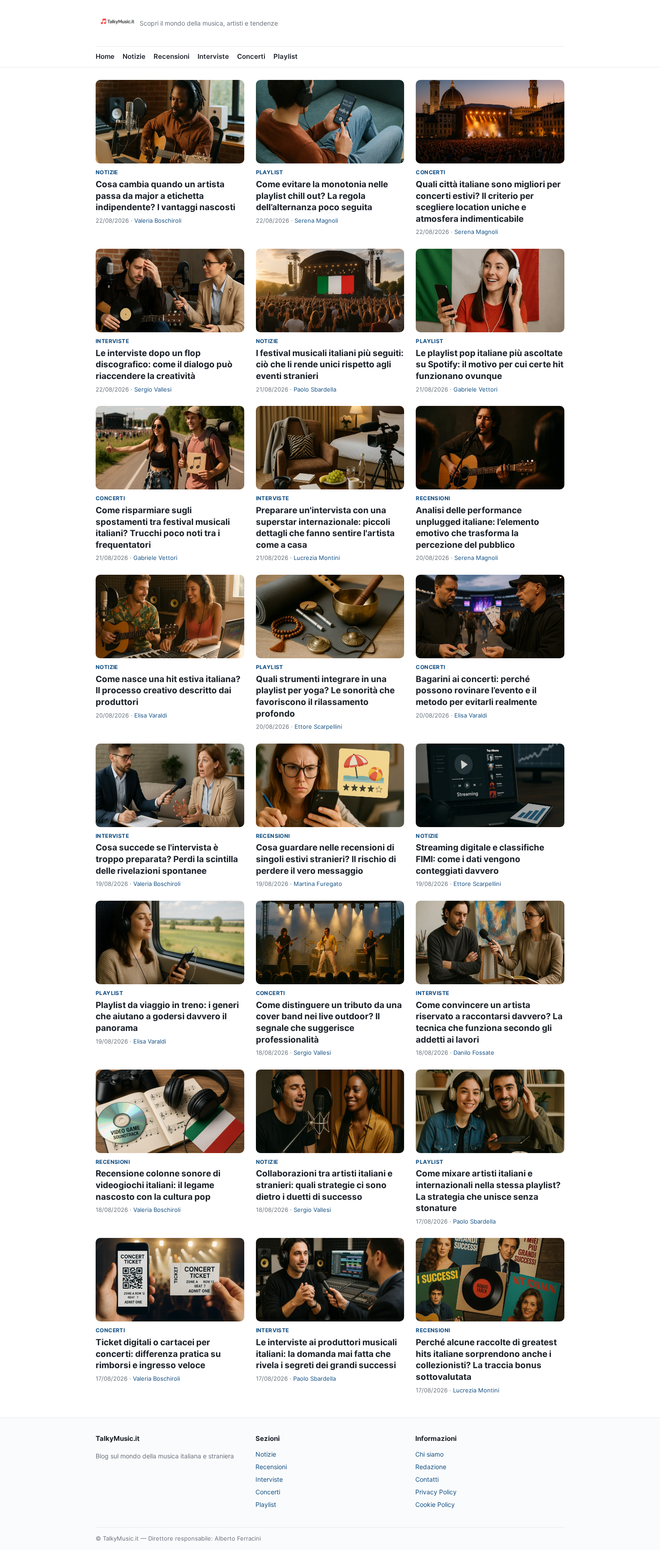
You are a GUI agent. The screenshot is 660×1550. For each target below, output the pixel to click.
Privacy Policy (436, 1492)
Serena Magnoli (316, 220)
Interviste (213, 56)
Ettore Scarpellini (318, 726)
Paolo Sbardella (315, 389)
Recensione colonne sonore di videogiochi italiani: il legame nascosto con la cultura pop (158, 1185)
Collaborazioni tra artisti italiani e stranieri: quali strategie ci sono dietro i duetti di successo (324, 1185)
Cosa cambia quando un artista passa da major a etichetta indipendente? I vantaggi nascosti (165, 195)
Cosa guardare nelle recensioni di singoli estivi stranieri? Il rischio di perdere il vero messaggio (326, 859)
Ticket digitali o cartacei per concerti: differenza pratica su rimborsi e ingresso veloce (158, 1353)
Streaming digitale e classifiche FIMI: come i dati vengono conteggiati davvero (480, 859)
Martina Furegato (318, 883)
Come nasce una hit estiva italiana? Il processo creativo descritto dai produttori (168, 690)
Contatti (427, 1479)
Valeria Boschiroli (157, 220)
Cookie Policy (435, 1504)
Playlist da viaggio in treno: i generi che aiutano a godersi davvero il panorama (167, 1016)
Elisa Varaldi (150, 715)
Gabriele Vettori (475, 389)
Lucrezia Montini (317, 557)
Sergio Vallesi (153, 389)
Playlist (285, 56)
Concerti (251, 56)
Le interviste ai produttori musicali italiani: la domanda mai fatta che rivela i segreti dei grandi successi (326, 1353)
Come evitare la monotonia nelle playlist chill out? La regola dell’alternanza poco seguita (322, 195)
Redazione (430, 1467)
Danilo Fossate (473, 1052)
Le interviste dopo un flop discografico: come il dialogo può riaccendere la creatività (164, 364)
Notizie (134, 56)
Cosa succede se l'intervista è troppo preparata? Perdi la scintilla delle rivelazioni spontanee (167, 859)
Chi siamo (429, 1454)
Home (105, 56)
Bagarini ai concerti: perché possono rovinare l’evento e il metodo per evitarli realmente (476, 690)
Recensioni (171, 56)
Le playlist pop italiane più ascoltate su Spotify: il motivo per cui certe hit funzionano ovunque (489, 364)
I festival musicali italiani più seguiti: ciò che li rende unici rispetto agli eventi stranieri (330, 364)
